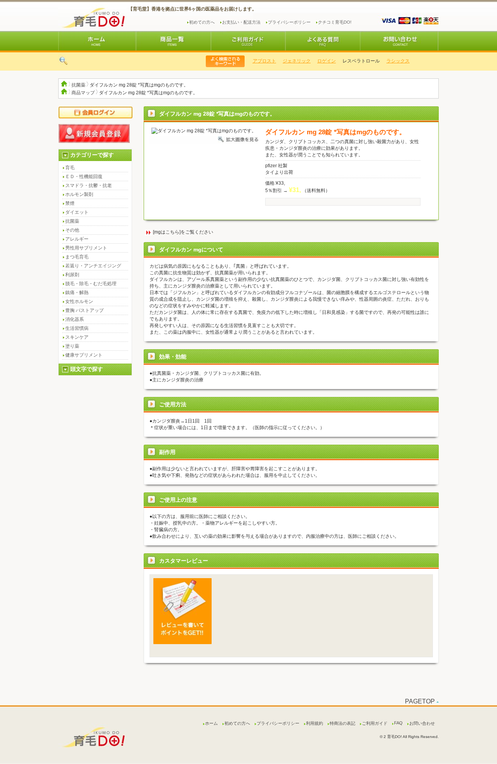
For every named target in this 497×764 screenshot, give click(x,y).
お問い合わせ (422, 723)
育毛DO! (92, 16)
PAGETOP (420, 701)
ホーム (211, 723)
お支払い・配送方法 (241, 22)
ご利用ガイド (375, 723)
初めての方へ (202, 22)
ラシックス (393, 61)
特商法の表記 (342, 723)
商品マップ (83, 92)
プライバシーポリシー (289, 22)
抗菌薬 (78, 85)
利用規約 (314, 723)
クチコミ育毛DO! (334, 22)
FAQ (398, 723)
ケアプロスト (258, 61)
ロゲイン (322, 61)
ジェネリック (292, 61)
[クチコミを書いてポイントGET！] (182, 642)
